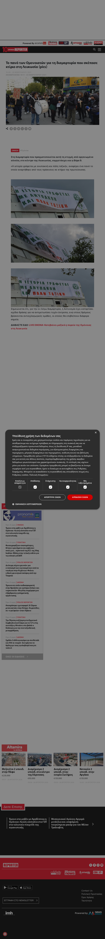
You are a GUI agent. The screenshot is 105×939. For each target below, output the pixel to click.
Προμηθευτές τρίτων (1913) (35, 456)
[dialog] (52, 469)
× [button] (96, 433)
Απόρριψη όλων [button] (52, 497)
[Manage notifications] (5, 934)
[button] (26, 504)
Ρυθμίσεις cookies (20, 475)
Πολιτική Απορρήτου (38, 475)
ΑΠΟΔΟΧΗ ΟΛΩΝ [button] (80, 497)
